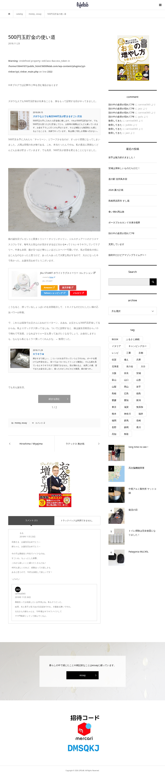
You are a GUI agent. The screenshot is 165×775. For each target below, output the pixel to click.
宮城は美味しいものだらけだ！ (124, 168)
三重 (128, 352)
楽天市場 (66, 287)
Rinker (51, 277)
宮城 (138, 373)
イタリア (116, 346)
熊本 (114, 413)
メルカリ (77, 293)
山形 (138, 379)
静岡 (126, 427)
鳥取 (126, 434)
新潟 (138, 400)
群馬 (126, 420)
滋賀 (126, 406)
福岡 (114, 420)
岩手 (138, 386)
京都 (141, 352)
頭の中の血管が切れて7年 (121, 104)
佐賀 (114, 359)
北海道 (115, 366)
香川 (138, 427)
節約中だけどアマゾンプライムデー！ (127, 255)
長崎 (138, 420)
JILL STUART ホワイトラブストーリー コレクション (66, 272)
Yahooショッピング (53, 293)
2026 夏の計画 (115, 189)
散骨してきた (115, 120)
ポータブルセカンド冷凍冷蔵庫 (124, 222)
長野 (114, 427)
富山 (114, 379)
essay (24, 422)
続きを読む (54, 398)
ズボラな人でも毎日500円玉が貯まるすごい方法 (57, 116)
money (18, 422)
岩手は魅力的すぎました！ (122, 157)
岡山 (126, 386)
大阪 (114, 373)
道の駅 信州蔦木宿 (117, 178)
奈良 (126, 373)
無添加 (139, 406)
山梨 (114, 386)
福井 (141, 413)
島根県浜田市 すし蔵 (118, 200)
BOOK (115, 339)
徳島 (138, 393)
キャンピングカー (138, 346)
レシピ (115, 352)
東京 (114, 406)
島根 (114, 393)
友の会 (129, 366)
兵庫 (138, 359)
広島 (126, 393)
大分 (143, 366)
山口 (126, 379)
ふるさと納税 (133, 339)
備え (126, 359)
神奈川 (127, 413)
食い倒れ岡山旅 (116, 211)
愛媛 (114, 400)
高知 (114, 434)
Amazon (48, 287)
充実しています (116, 244)
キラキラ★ (38, 353)
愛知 (126, 400)
